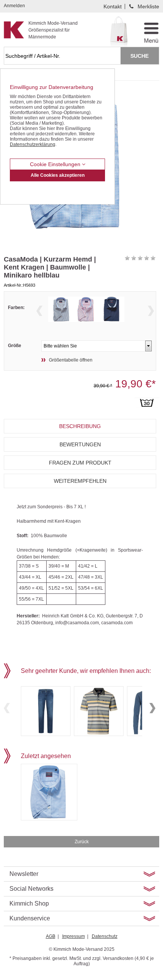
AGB (50, 936)
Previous (39, 311)
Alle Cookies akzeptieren (58, 175)
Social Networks (31, 888)
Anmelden (14, 5)
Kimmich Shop (29, 903)
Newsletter (23, 874)
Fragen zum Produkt (80, 463)
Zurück (82, 841)
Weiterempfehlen (80, 481)
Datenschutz (105, 936)
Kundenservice (29, 918)
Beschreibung (80, 426)
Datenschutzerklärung (32, 144)
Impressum (73, 936)
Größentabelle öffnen (70, 360)
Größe (14, 345)
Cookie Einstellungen (56, 164)
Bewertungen (80, 444)
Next (151, 311)
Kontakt (112, 6)
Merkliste (148, 6)
